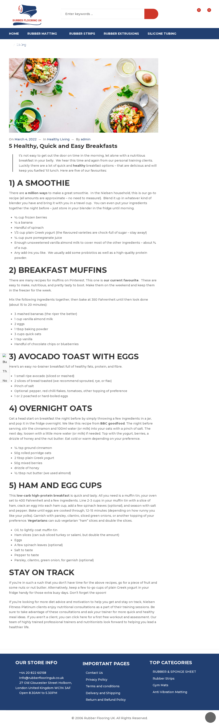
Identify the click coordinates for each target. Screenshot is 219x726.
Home (14, 34)
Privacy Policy (96, 679)
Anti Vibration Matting (170, 692)
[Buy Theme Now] (4, 358)
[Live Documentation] (4, 377)
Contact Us (94, 673)
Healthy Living (58, 139)
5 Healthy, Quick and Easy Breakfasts (63, 146)
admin (85, 139)
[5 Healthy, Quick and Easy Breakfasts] (83, 95)
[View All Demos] (4, 368)
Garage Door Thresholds (37, 45)
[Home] (10, 45)
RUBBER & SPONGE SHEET (174, 672)
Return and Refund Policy (106, 700)
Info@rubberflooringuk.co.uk (41, 678)
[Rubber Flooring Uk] (25, 14)
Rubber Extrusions (121, 34)
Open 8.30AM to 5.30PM (38, 693)
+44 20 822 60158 (32, 673)
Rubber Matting (42, 34)
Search (151, 14)
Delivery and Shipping (103, 693)
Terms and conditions (103, 686)
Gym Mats (160, 685)
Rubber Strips (82, 34)
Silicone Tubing (162, 34)
